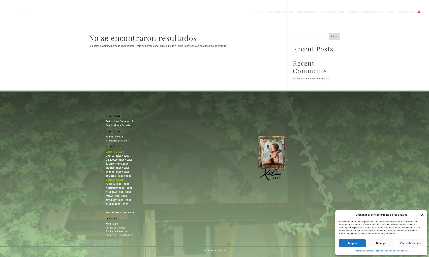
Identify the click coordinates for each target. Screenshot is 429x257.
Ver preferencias (410, 243)
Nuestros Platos (279, 12)
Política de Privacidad (385, 251)
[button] (422, 214)
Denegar (381, 243)
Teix (223, 250)
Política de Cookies (364, 251)
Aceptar (352, 243)
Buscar (334, 36)
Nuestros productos (365, 12)
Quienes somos (333, 12)
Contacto (405, 12)
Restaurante (307, 12)
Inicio (257, 12)
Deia (390, 12)
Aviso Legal (401, 251)
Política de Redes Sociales (119, 235)
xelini (207, 250)
